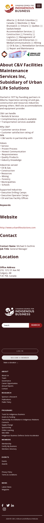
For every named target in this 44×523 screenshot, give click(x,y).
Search (35, 325)
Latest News (6, 487)
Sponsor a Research (9, 397)
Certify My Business (9, 446)
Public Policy (6, 402)
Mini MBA (5, 433)
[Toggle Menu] (38, 6)
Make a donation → (11, 362)
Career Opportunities (10, 383)
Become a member (20, 358)
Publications (6, 399)
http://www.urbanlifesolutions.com (18, 227)
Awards (4, 464)
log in (20, 351)
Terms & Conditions (9, 475)
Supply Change (7, 425)
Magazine (5, 489)
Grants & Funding (8, 417)
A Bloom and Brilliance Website (27, 519)
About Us (5, 375)
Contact (5, 389)
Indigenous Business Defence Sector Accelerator (20, 435)
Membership (6, 443)
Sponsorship (6, 427)
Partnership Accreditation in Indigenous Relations (20, 419)
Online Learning (8, 430)
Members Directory (9, 449)
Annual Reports (7, 386)
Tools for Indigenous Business (13, 414)
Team (4, 378)
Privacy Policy (7, 472)
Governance (6, 381)
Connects (5, 422)
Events (4, 461)
